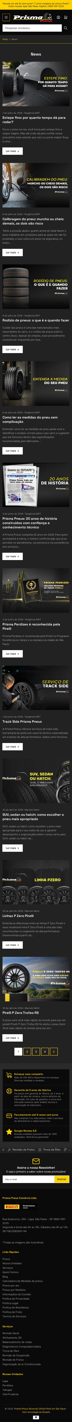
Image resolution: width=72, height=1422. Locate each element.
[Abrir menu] (6, 17)
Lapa (5, 1381)
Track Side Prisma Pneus (22, 721)
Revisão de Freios (13, 1359)
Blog (5, 1276)
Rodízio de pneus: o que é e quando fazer (36, 320)
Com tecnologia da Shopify (36, 1412)
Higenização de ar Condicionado (22, 1364)
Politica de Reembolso (16, 1307)
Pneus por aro (11, 1285)
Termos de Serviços (14, 1316)
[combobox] (36, 28)
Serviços (8, 1267)
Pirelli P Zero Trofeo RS (21, 1013)
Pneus (6, 1259)
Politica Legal (10, 1303)
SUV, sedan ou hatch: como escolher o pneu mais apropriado (33, 816)
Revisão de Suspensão (16, 1355)
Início (5, 39)
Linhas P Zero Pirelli (18, 916)
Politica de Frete (12, 1312)
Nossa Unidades (12, 1263)
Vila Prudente (11, 1394)
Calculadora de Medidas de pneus (23, 1281)
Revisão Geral (11, 1333)
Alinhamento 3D (12, 1337)
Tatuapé (7, 1389)
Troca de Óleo (11, 1350)
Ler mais (11, 151)
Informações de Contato (17, 1294)
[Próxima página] (53, 1051)
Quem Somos (10, 1272)
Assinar (61, 1179)
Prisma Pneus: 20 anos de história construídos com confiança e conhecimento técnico (30, 522)
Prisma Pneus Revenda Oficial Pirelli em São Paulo (40, 1408)
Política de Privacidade (16, 1298)
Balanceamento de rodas (17, 1342)
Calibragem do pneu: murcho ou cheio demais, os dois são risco (33, 221)
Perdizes (8, 1385)
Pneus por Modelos (14, 1289)
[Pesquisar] (65, 28)
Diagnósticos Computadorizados (22, 1346)
